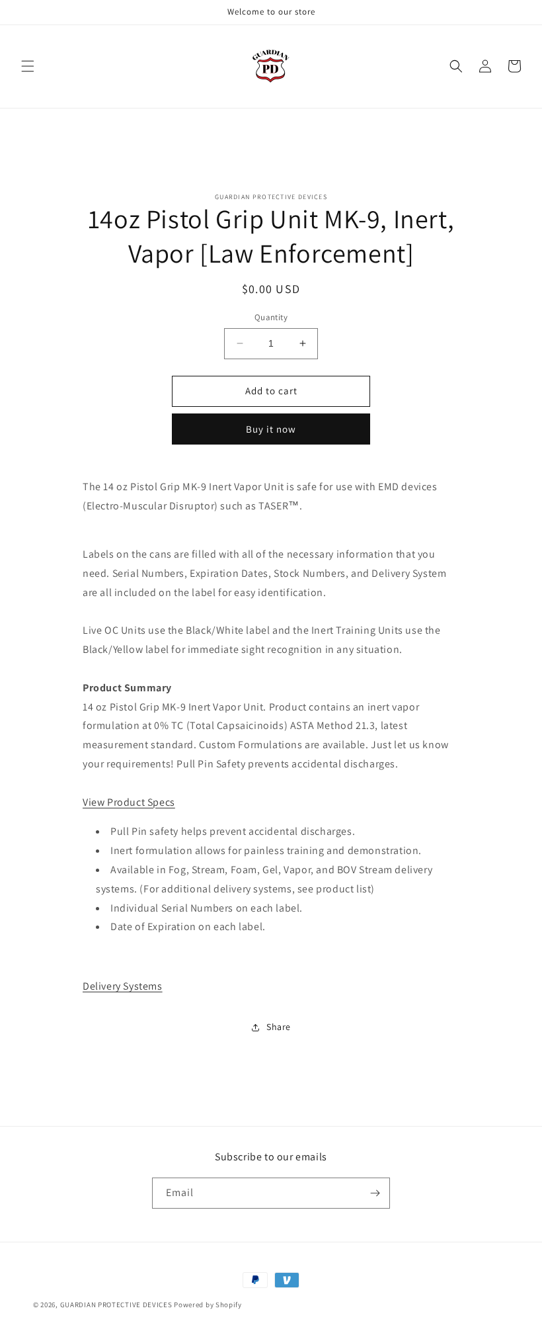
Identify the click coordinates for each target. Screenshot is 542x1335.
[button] (27, 66)
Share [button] (278, 1027)
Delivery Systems (123, 986)
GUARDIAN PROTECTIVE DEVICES (116, 1304)
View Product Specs (129, 802)
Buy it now (271, 429)
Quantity (271, 317)
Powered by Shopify (208, 1304)
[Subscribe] (374, 1193)
